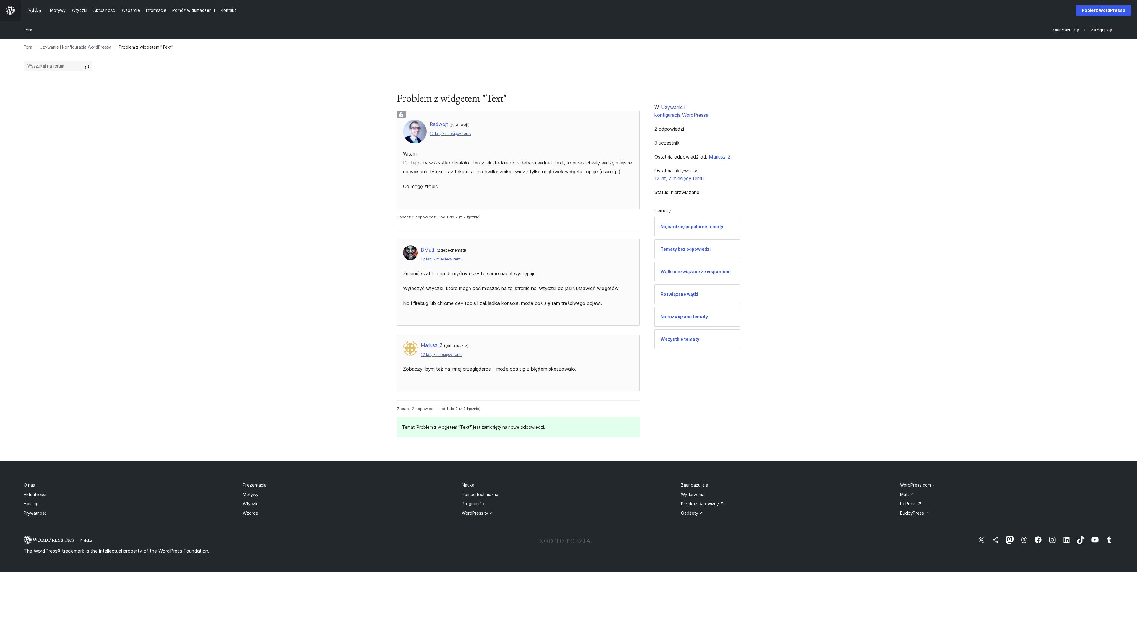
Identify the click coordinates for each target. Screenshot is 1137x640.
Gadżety (692, 513)
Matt (907, 494)
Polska (86, 540)
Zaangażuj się (694, 484)
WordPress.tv (477, 513)
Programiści (473, 503)
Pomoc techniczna (480, 494)
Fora (28, 29)
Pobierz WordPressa (1103, 10)
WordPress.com (918, 484)
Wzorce (250, 513)
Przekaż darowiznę (702, 503)
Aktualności (35, 494)
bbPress (910, 503)
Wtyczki (250, 503)
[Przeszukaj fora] (86, 66)
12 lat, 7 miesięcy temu (450, 133)
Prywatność (35, 513)
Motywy (250, 494)
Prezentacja (254, 484)
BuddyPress (914, 513)
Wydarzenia (692, 494)
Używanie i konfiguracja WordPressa (75, 46)
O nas (29, 484)
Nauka (468, 484)
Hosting (31, 503)
